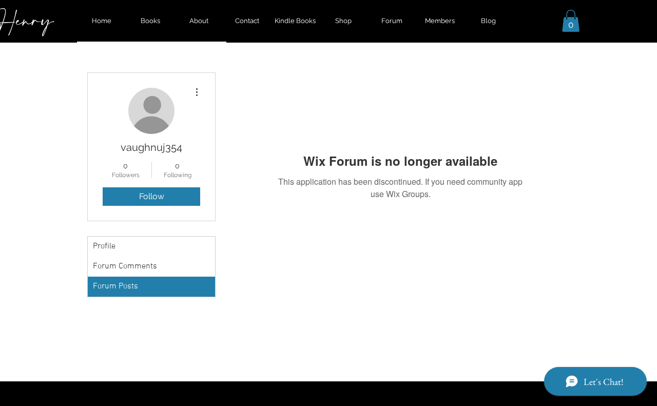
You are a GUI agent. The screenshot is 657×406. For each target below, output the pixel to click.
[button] (571, 21)
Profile (104, 246)
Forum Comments (125, 266)
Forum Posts (115, 286)
